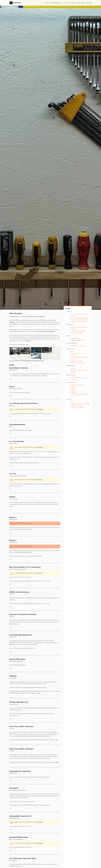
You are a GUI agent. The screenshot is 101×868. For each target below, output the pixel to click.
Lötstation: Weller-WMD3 (76, 333)
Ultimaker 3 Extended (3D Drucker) (79, 321)
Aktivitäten (72, 3)
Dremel (72, 351)
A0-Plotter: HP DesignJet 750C (78, 377)
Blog (46, 3)
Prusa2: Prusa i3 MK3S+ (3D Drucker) (79, 319)
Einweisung (40, 409)
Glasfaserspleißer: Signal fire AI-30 (78, 346)
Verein (50, 3)
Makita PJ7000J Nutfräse (76, 361)
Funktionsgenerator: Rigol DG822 (78, 331)
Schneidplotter (74, 379)
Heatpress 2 (73, 389)
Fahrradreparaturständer (76, 338)
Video (83, 3)
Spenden (28, 340)
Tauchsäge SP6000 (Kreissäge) (78, 362)
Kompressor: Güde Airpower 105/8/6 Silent (80, 403)
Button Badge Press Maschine (77, 385)
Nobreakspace (56, 3)
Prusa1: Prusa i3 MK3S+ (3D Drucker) (79, 318)
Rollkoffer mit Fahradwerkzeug (78, 340)
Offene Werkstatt (65, 3)
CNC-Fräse (73, 355)
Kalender (78, 3)
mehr (10, 378)
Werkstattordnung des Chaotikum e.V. (47, 331)
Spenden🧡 (89, 3)
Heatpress (73, 387)
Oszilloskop (73, 329)
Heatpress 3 (73, 390)
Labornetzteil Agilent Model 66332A (79, 327)
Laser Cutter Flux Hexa (76, 353)
